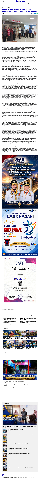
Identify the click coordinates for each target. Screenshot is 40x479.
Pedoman (32, 477)
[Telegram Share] (35, 13)
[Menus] (3, 1)
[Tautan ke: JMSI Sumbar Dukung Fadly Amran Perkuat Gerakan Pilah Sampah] (5, 445)
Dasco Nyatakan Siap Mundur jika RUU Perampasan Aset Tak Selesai (18, 438)
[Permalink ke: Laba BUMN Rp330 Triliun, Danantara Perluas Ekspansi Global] (8, 333)
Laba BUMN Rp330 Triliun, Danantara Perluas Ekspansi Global (7, 338)
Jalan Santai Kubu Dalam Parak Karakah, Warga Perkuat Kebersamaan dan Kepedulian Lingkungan (19, 398)
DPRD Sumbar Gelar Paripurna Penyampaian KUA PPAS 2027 (28, 316)
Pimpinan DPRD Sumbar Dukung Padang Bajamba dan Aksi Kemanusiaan (28, 322)
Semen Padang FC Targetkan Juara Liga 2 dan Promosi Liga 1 (17, 458)
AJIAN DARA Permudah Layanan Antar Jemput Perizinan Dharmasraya (31, 348)
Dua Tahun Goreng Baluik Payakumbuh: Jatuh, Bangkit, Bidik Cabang (31, 338)
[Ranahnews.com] (20, 1)
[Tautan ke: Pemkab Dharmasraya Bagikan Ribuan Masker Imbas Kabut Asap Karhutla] (5, 454)
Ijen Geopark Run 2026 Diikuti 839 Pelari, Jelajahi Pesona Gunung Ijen (18, 448)
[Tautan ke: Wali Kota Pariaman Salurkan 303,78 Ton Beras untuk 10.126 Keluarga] (5, 464)
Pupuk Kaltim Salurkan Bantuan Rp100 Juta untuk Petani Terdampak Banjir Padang (20, 434)
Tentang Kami (22, 477)
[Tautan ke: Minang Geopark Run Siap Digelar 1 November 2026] (5, 430)
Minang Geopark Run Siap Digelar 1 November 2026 (15, 429)
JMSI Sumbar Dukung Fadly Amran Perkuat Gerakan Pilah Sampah (18, 443)
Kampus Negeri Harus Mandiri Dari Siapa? (10, 390)
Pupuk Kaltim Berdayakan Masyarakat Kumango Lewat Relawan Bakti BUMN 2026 (20, 467)
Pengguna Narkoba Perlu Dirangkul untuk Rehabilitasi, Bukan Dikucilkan (9, 319)
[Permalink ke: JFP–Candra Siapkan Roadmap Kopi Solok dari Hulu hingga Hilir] (20, 333)
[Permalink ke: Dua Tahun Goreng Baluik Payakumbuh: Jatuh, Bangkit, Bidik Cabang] (31, 333)
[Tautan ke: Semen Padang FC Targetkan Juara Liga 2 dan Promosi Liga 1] (5, 459)
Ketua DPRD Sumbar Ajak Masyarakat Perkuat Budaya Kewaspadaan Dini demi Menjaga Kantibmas (11, 325)
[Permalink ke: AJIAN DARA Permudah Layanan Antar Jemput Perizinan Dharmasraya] (31, 343)
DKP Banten (5, 309)
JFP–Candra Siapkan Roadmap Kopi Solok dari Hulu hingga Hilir (19, 338)
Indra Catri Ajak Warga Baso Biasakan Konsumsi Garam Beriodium (28, 319)
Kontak (29, 477)
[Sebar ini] (31, 13)
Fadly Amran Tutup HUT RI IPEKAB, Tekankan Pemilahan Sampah (14, 381)
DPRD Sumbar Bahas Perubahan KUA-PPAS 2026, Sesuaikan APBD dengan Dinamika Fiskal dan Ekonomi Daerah (28, 325)
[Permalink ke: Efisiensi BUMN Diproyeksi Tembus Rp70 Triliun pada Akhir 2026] (20, 343)
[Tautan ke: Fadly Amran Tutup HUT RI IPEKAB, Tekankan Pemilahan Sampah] (20, 370)
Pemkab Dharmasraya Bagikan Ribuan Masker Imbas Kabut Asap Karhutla (19, 453)
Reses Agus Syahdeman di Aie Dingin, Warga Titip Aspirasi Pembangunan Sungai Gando (17, 384)
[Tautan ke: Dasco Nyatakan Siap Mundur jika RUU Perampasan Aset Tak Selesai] (5, 440)
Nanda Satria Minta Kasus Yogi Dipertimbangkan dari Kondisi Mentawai (11, 316)
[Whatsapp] (37, 13)
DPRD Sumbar (10, 309)
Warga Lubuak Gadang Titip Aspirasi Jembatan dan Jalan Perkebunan (14, 395)
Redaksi (26, 477)
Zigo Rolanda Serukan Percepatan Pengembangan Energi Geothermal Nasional (8, 348)
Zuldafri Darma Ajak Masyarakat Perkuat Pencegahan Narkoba (9, 322)
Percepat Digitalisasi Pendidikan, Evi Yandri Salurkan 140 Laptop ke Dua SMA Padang (19, 426)
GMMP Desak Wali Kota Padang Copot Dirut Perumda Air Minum (14, 387)
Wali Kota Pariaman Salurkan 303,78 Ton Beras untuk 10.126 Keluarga (18, 462)
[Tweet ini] (33, 13)
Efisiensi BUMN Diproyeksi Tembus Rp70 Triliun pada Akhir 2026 (19, 348)
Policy (35, 477)
